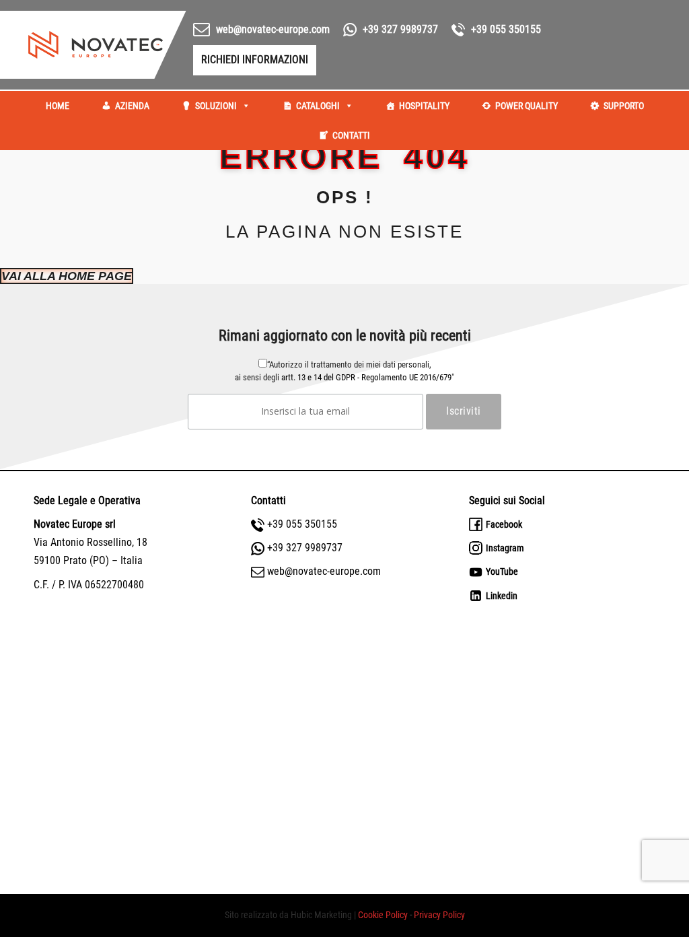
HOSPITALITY (424, 105)
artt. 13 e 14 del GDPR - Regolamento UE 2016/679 (366, 377)
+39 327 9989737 (400, 29)
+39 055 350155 (302, 524)
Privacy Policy (439, 914)
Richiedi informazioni (263, 59)
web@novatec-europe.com (324, 571)
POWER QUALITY (526, 105)
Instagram (505, 548)
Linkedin (501, 595)
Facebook (504, 524)
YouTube (502, 571)
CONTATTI (351, 135)
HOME (57, 105)
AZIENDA (132, 105)
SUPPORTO (624, 105)
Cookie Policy (384, 914)
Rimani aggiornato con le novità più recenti (345, 335)
